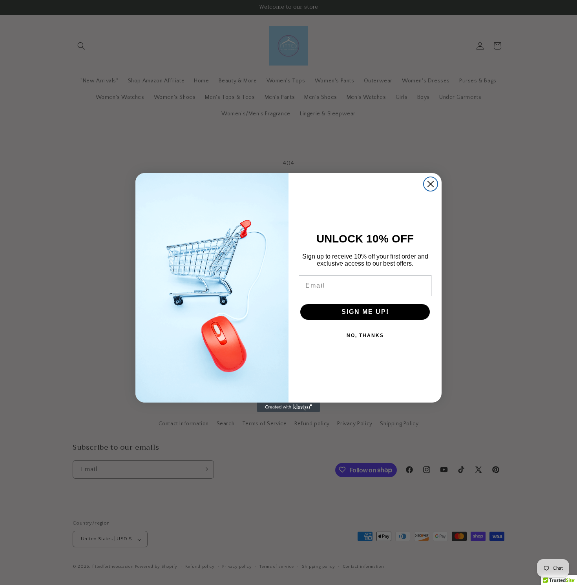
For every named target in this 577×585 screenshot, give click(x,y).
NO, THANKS (365, 335)
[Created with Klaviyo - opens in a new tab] (288, 407)
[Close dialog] (431, 184)
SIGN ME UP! (365, 311)
